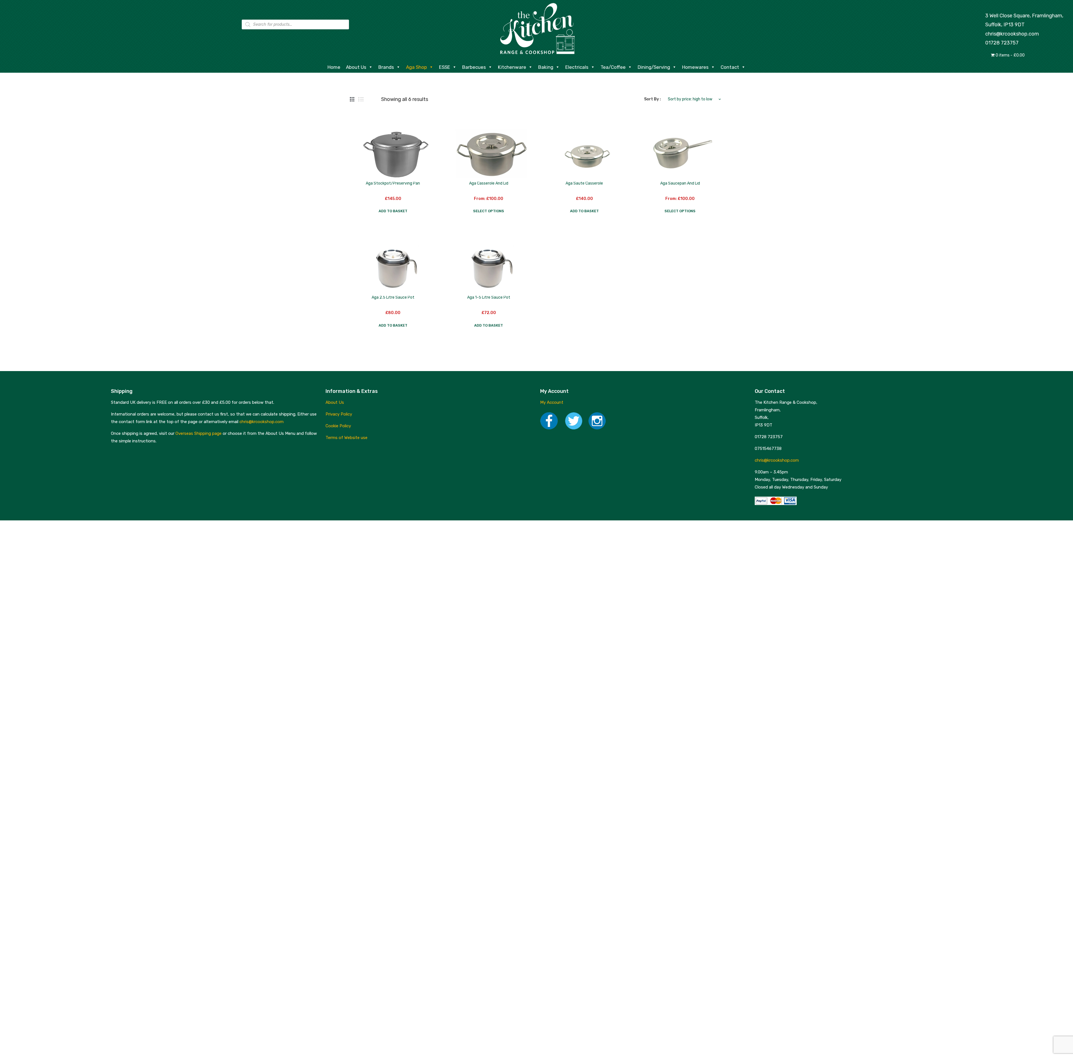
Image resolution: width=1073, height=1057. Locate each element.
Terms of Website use (346, 437)
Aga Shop (416, 67)
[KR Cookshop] (536, 27)
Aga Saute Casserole (584, 183)
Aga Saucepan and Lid (680, 183)
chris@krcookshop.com (1012, 34)
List (361, 99)
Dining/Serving (654, 67)
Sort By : (652, 99)
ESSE (444, 67)
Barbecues (474, 67)
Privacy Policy (339, 414)
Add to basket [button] (393, 211)
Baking (545, 67)
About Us (356, 67)
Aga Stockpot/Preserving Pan (393, 183)
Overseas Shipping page (198, 433)
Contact (730, 67)
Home (333, 67)
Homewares (695, 67)
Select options (488, 211)
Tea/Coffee (613, 67)
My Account (551, 402)
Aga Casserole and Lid (488, 183)
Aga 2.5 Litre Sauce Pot (393, 297)
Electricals (576, 67)
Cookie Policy (338, 425)
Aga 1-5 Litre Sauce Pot (488, 297)
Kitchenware (512, 67)
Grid (352, 99)
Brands (386, 67)
